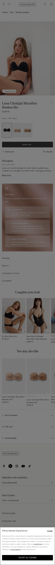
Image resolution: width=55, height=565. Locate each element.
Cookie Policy (37, 544)
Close (49, 531)
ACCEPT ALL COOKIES (27, 558)
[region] (27, 546)
